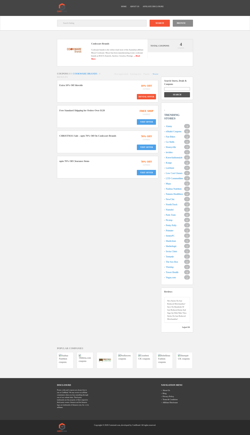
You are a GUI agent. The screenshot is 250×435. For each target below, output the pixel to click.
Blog (165, 393)
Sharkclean (171, 241)
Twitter (179, 425)
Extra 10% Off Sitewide (71, 85)
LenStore (170, 168)
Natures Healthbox (174, 194)
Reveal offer (146, 97)
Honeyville (171, 147)
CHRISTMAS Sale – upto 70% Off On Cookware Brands (87, 136)
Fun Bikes (170, 136)
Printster (169, 230)
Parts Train (171, 215)
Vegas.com (171, 277)
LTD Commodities (174, 178)
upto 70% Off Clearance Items (74, 161)
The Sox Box (172, 262)
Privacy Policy (168, 396)
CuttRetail (136, 425)
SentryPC (170, 236)
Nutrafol (169, 209)
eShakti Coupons (173, 131)
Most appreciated (121, 74)
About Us (134, 6)
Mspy (168, 183)
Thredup (170, 267)
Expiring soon (135, 74)
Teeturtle (170, 256)
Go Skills (170, 142)
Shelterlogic (171, 246)
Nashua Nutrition (174, 189)
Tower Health (172, 272)
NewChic (170, 199)
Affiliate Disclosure (153, 6)
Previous (52, 360)
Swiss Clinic (171, 251)
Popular (147, 74)
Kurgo (169, 163)
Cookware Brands (85, 73)
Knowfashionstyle (174, 157)
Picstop (169, 220)
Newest (155, 74)
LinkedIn (185, 425)
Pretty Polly (171, 225)
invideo (169, 152)
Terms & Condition (170, 399)
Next (198, 360)
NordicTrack (171, 204)
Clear (143, 23)
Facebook (190, 425)
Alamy (169, 126)
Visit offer (146, 122)
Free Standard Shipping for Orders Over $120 (82, 110)
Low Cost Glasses (174, 173)
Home (124, 6)
